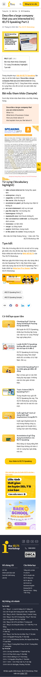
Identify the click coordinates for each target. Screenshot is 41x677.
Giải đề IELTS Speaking (25, 76)
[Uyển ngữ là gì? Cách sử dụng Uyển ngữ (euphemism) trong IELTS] (8, 415)
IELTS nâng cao (28, 578)
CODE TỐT (23, 674)
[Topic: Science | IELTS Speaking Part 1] (8, 392)
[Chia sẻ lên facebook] (10, 305)
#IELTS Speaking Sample (13, 297)
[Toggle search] (20, 4)
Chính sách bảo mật (8, 573)
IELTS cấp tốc (28, 580)
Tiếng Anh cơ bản (29, 570)
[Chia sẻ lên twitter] (28, 305)
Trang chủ (5, 11)
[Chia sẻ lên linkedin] (22, 305)
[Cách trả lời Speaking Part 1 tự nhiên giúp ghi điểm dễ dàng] (8, 369)
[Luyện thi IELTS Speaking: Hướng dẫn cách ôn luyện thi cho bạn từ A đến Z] (8, 346)
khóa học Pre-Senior (21, 268)
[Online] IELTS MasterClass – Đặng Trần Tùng (30, 590)
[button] (31, 4)
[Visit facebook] (23, 541)
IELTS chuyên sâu (29, 575)
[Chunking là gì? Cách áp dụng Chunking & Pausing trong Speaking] (8, 323)
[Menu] (4, 4)
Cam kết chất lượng (8, 575)
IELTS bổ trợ (27, 583)
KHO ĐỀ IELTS (28, 254)
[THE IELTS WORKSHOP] (11, 4)
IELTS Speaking (25, 11)
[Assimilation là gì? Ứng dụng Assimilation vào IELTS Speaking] (8, 438)
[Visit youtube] (32, 541)
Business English (29, 585)
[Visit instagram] (28, 541)
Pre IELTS (27, 573)
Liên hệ (4, 578)
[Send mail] (36, 541)
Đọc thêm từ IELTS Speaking (20, 461)
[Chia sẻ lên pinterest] (16, 305)
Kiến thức (14, 11)
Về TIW (4, 570)
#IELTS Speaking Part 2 (12, 292)
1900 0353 (31, 548)
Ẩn (14, 58)
